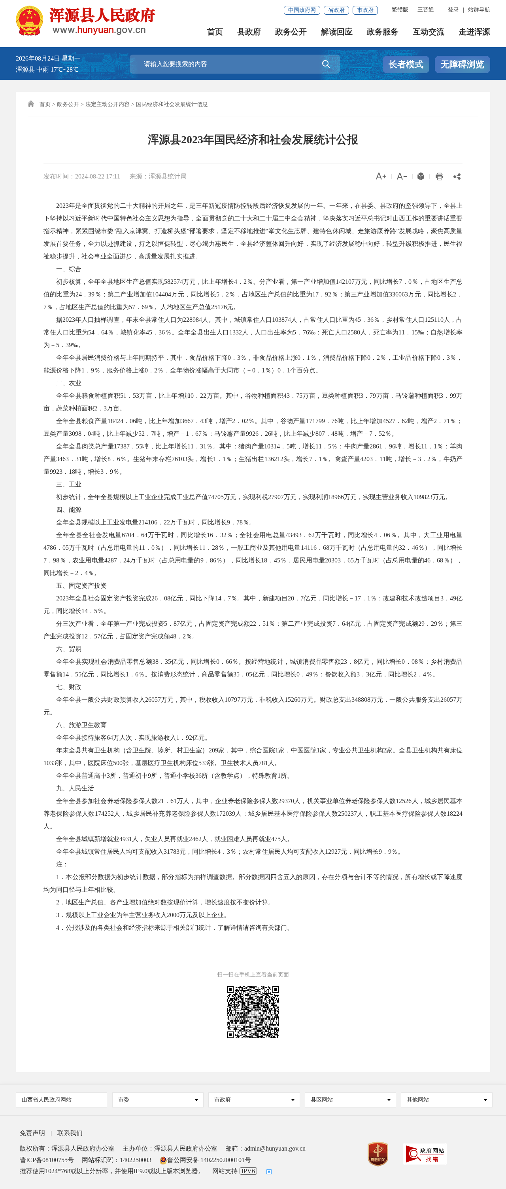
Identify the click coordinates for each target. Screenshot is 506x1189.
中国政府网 (302, 10)
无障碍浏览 (462, 64)
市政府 (365, 10)
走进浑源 (474, 32)
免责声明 (32, 1133)
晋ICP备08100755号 (47, 1160)
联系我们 (70, 1133)
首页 (215, 32)
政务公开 (291, 32)
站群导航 (479, 10)
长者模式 (406, 64)
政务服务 (382, 32)
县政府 (249, 32)
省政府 (336, 10)
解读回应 (337, 32)
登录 (453, 10)
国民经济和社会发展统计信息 (172, 104)
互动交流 (428, 32)
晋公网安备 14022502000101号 (209, 1160)
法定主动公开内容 (107, 104)
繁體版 (400, 10)
